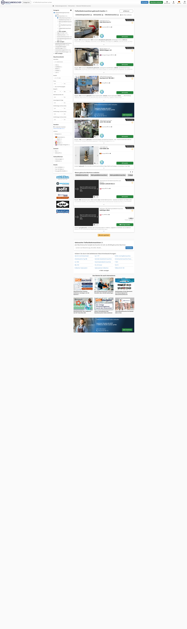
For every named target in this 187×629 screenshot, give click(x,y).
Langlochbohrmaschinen (65, 29)
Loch (57, 72)
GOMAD (58, 70)
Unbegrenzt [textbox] (58, 134)
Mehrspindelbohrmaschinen (66, 22)
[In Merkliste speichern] (132, 23)
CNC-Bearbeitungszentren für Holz (64, 39)
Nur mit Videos (59, 169)
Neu (56, 151)
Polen (59, 141)
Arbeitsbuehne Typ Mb (81, 259)
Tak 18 (116, 265)
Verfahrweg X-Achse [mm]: (59, 106)
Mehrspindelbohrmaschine (117, 175)
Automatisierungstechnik (63, 50)
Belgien (59, 143)
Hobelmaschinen (62, 35)
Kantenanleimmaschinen (64, 36)
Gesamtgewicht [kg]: (58, 100)
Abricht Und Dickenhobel (82, 256)
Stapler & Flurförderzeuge (63, 52)
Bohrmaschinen (62, 16)
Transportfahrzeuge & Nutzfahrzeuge (60, 47)
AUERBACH (58, 67)
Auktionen (58, 161)
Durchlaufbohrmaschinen (65, 25)
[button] (184, 2)
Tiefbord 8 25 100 (119, 268)
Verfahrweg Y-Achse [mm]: (59, 111)
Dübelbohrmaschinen (65, 19)
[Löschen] (91, 15)
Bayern (59, 139)
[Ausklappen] (104, 44)
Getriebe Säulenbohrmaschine (103, 259)
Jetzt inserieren (127, 115)
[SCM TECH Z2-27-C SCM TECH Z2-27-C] (87, 29)
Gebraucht (58, 153)
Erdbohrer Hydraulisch (81, 268)
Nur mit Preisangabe (60, 86)
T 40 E (116, 262)
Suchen (145, 2)
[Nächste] (97, 29)
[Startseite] (53, 6)
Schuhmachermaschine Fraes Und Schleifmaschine (129, 259)
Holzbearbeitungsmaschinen (62, 13)
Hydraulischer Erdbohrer (102, 268)
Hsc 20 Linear (98, 265)
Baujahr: (55, 89)
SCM (57, 65)
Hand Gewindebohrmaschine (103, 262)
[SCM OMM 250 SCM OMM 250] (87, 155)
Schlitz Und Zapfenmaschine (122, 256)
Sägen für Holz (62, 33)
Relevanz (126, 11)
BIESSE (57, 68)
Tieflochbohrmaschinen (65, 18)
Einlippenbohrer (132, 175)
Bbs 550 (77, 265)
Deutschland (59, 128)
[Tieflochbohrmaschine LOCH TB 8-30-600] (87, 129)
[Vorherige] (75, 29)
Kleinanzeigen (59, 159)
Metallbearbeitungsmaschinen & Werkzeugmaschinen (63, 44)
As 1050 (77, 262)
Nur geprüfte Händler (61, 171)
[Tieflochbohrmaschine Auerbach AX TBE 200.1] (87, 85)
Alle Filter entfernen (126, 15)
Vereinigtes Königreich (63, 144)
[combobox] (63, 134)
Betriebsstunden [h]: (58, 94)
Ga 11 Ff (97, 256)
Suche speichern (104, 235)
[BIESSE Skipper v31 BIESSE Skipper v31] (87, 57)
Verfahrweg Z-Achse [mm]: (59, 117)
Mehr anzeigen (104, 270)
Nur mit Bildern (59, 167)
